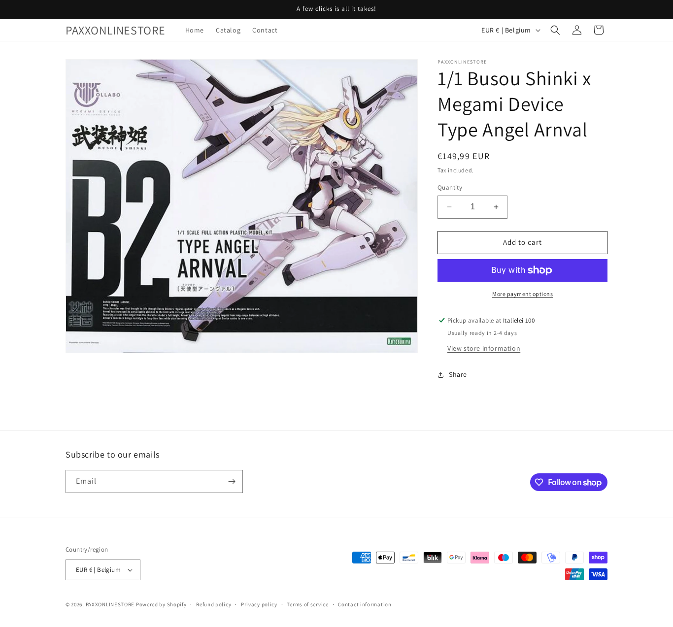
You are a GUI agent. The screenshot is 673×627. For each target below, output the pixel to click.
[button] (555, 30)
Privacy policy (259, 604)
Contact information (364, 604)
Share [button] (458, 374)
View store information (483, 348)
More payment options (522, 293)
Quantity (449, 187)
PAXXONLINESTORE (110, 604)
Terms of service (307, 604)
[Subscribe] (231, 481)
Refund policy (213, 604)
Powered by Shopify (161, 604)
